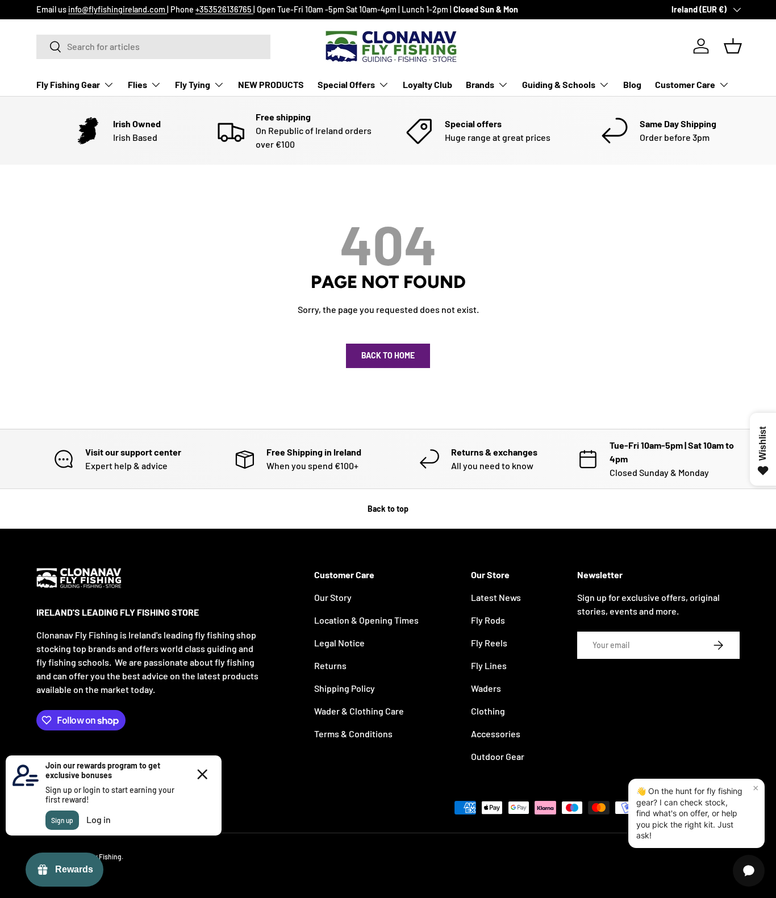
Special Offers (346, 84)
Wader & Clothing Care (359, 710)
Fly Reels (489, 642)
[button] (732, 46)
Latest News (496, 597)
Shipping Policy (344, 688)
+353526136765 (224, 9)
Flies (137, 84)
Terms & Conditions (353, 733)
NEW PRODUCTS (271, 84)
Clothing (488, 710)
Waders (486, 688)
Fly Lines (489, 665)
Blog (632, 84)
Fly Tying (192, 84)
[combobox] (153, 46)
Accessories (495, 733)
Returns (330, 665)
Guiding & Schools (558, 84)
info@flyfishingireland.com (117, 9)
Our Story (333, 597)
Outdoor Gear (497, 756)
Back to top (388, 508)
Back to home (388, 355)
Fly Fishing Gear (68, 84)
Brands (480, 84)
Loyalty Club (427, 84)
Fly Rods (488, 620)
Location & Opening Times (366, 620)
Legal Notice (339, 642)
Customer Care (685, 84)
